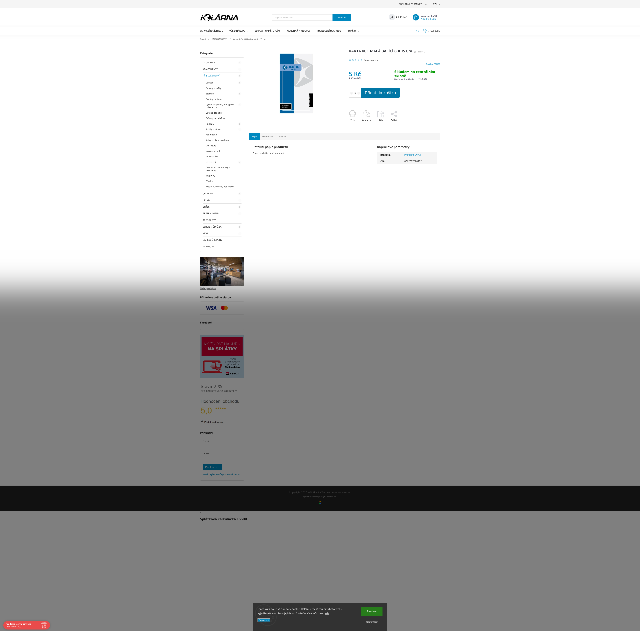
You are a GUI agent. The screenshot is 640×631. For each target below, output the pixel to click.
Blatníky (210, 93)
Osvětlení (211, 161)
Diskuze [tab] (282, 136)
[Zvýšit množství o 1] (358, 93)
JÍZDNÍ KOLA (209, 62)
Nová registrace (211, 474)
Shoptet (314, 496)
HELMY (206, 200)
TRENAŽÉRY (209, 220)
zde (327, 613)
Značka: (433, 64)
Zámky (209, 181)
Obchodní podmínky (410, 4)
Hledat (342, 17)
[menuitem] (213, 31)
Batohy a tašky (213, 88)
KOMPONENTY (210, 69)
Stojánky (210, 175)
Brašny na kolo (214, 99)
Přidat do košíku (380, 92)
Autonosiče (212, 156)
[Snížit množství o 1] (351, 93)
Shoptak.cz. (331, 496)
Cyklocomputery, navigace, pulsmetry (220, 106)
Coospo (210, 82)
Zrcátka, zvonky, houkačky (220, 186)
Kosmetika (211, 134)
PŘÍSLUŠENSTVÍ (211, 75)
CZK (435, 4)
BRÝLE (206, 206)
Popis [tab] (254, 136)
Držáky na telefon (215, 118)
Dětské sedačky (214, 112)
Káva (205, 233)
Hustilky (210, 123)
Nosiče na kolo (213, 151)
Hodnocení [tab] (267, 136)
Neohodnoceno (371, 60)
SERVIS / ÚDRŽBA (212, 226)
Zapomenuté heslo (230, 474)
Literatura (211, 145)
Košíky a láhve (213, 129)
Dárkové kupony (212, 239)
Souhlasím (372, 611)
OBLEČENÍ (208, 193)
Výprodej (208, 246)
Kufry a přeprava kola (217, 140)
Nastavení (264, 620)
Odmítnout (372, 622)
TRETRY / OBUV (211, 213)
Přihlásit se (212, 467)
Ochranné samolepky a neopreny (218, 169)
